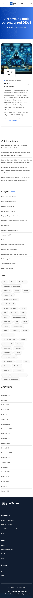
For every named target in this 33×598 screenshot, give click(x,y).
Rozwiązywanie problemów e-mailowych (14, 254)
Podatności (4, 240)
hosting (6, 326)
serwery (18, 352)
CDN (5, 312)
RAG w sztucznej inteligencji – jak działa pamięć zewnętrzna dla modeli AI (14, 146)
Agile (12, 281)
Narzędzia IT (5, 225)
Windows (6, 366)
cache (23, 308)
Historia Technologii (7, 206)
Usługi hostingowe (7, 268)
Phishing (19, 343)
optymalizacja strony (9, 339)
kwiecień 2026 (5, 405)
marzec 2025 (5, 448)
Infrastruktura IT (17, 326)
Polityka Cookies (6, 524)
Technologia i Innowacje (8, 259)
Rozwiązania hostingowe (9, 249)
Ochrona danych (8, 335)
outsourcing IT (8, 343)
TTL (19, 361)
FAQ (2, 533)
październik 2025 (6, 429)
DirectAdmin (7, 321)
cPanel (5, 317)
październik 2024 (6, 453)
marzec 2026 (5, 409)
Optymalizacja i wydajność (9, 230)
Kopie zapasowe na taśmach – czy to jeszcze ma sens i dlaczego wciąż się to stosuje (15, 179)
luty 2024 (4, 486)
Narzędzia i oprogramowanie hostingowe (14, 220)
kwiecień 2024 (5, 476)
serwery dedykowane (9, 357)
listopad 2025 (5, 424)
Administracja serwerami (9, 529)
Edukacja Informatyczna (8, 201)
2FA (5, 281)
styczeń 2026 (5, 419)
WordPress (17, 366)
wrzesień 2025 (5, 433)
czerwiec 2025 (5, 438)
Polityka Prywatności (7, 520)
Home (10, 27)
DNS (17, 321)
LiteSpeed (15, 330)
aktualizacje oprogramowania (12, 286)
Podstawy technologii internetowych (12, 244)
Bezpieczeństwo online (13, 80)
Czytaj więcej (12, 120)
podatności (7, 348)
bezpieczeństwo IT (9, 304)
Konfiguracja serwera (8, 211)
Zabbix (5, 374)
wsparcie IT (7, 370)
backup (26, 290)
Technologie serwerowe (8, 263)
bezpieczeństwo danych (10, 299)
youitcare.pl (18, 370)
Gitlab (25, 321)
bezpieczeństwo (8, 295)
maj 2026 (4, 400)
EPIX (2, 558)
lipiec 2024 (4, 467)
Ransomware (18, 348)
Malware (25, 330)
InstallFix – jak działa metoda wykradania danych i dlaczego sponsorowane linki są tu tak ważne (15, 170)
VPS (26, 361)
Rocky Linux (7, 352)
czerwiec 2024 (5, 472)
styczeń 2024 (5, 491)
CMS (23, 312)
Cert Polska (4, 554)
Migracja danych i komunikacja (11, 216)
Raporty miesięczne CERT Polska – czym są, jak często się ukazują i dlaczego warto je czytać (16, 161)
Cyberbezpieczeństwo (19, 317)
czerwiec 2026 (5, 395)
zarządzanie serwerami (19, 374)
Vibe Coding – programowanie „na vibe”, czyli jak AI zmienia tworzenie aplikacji (15, 154)
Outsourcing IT (6, 235)
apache (17, 290)
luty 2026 (4, 414)
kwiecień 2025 (5, 443)
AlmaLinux (7, 290)
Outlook (23, 339)
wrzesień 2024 (5, 457)
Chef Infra (14, 312)
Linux (5, 330)
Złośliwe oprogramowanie (11, 379)
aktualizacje (22, 281)
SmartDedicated (8, 361)
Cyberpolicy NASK (7, 549)
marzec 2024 (5, 481)
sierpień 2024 (5, 462)
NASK (3, 545)
